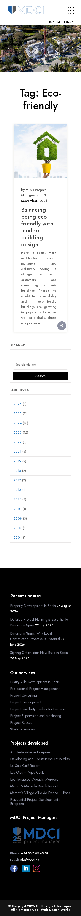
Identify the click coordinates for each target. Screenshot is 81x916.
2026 (18, 403)
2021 (17, 451)
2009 (18, 518)
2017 (17, 480)
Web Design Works (55, 909)
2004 (18, 537)
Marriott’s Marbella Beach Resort (34, 786)
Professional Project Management (34, 688)
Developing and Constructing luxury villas (40, 758)
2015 (17, 499)
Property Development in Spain (33, 605)
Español (69, 23)
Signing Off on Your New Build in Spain (39, 652)
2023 (18, 432)
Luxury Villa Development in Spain (35, 681)
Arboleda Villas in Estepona (30, 752)
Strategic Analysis (23, 729)
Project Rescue (21, 722)
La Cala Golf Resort (24, 765)
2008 (18, 528)
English (54, 23)
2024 (18, 423)
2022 (18, 442)
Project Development (25, 702)
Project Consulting (23, 695)
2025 (18, 413)
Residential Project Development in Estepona (35, 801)
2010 (17, 509)
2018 (17, 470)
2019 (17, 461)
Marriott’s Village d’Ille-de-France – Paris (40, 792)
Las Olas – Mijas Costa (27, 772)
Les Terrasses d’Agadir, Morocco (34, 779)
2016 (17, 489)
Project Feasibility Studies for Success (37, 709)
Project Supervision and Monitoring (35, 715)
